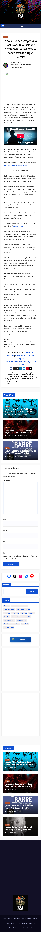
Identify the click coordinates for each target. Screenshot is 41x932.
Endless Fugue (18, 226)
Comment (7, 480)
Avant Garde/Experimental (19, 606)
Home (7, 923)
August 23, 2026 (12, 768)
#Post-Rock (27, 65)
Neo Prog (7, 616)
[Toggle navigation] (22, 25)
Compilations (22, 927)
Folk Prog (7, 613)
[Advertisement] (20, 669)
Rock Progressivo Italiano (11, 624)
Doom (28, 609)
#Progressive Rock (16, 68)
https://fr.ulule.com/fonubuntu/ (15, 165)
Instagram (18, 361)
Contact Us (32, 923)
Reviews (17, 923)
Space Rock (24, 624)
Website (6, 542)
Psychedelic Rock (22, 620)
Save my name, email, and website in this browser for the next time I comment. (20, 557)
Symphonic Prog (9, 627)
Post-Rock (15, 616)
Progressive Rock (9, 620)
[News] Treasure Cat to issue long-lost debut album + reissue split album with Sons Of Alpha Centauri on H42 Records (13, 378)
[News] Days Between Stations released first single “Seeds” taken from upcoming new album (27, 377)
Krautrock (32, 613)
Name (5, 519)
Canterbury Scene (9, 609)
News (5, 37)
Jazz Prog (24, 613)
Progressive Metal (25, 616)
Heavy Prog (15, 613)
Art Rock (6, 606)
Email (5, 531)
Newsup (27, 918)
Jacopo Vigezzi (16, 62)
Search (6, 585)
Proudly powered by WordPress (11, 918)
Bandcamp (20, 355)
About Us (29, 927)
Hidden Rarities (13, 927)
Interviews (24, 923)
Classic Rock (20, 609)
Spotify (27, 361)
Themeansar (35, 918)
